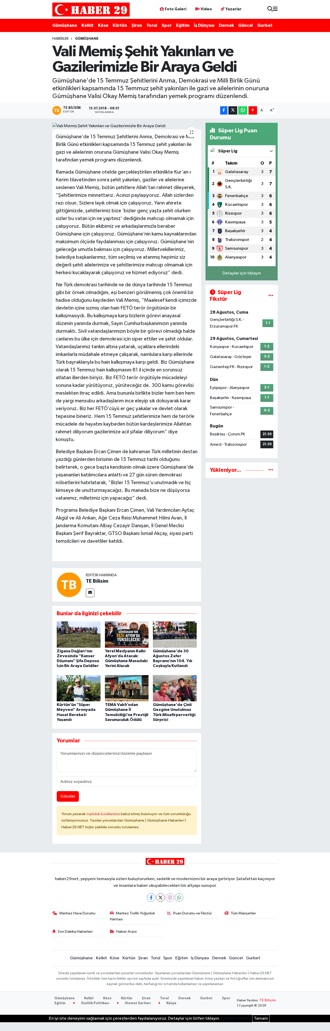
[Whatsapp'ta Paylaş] (242, 110)
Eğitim (182, 25)
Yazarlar (234, 9)
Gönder (68, 796)
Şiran (136, 25)
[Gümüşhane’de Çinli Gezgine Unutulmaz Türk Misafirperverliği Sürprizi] (175, 688)
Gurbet (265, 25)
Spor (167, 25)
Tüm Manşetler (243, 913)
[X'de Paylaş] (232, 110)
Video (206, 9)
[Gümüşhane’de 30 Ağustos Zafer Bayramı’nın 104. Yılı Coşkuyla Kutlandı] (175, 634)
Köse (103, 25)
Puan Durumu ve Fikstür (192, 913)
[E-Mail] (90, 593)
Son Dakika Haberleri (75, 931)
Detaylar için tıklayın (241, 273)
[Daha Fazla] (253, 110)
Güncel (245, 25)
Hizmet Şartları (137, 1003)
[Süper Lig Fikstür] (270, 296)
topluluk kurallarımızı (103, 814)
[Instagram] (170, 897)
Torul (151, 25)
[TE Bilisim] (69, 584)
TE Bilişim (267, 1000)
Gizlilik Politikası (94, 1003)
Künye (171, 1003)
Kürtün (120, 25)
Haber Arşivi (126, 931)
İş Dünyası (204, 25)
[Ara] (270, 9)
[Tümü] (270, 470)
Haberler (60, 38)
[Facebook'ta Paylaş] (223, 110)
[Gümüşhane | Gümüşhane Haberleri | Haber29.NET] (91, 9)
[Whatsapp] (179, 897)
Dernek (226, 25)
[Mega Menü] (275, 9)
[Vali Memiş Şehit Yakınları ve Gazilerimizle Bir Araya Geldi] (126, 126)
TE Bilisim (97, 581)
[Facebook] (151, 897)
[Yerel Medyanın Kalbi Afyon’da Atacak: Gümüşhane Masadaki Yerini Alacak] (127, 634)
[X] (160, 897)
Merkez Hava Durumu (77, 913)
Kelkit (87, 25)
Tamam (261, 1018)
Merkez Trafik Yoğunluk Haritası (132, 916)
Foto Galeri (175, 9)
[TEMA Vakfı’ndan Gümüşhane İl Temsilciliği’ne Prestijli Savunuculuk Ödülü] (127, 688)
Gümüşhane (64, 25)
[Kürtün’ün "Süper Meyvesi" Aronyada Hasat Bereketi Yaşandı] (79, 688)
